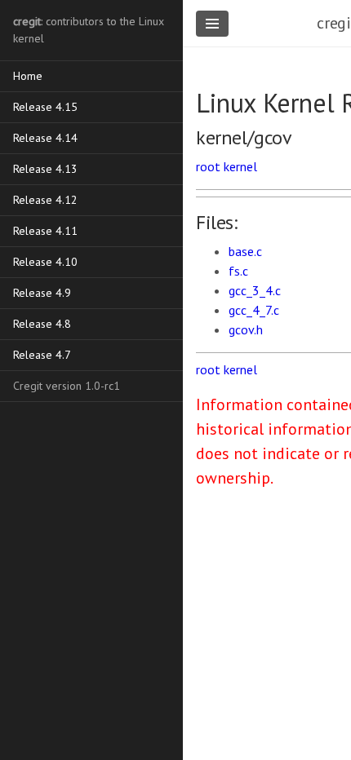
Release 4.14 (45, 137)
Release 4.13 (45, 168)
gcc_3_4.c (255, 290)
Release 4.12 (45, 199)
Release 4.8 (42, 323)
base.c (245, 251)
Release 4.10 (45, 261)
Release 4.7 (42, 354)
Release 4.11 (45, 230)
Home (27, 75)
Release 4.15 (45, 106)
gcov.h (246, 329)
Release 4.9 (42, 292)
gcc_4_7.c (254, 310)
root (208, 166)
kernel (240, 166)
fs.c (238, 271)
